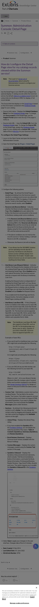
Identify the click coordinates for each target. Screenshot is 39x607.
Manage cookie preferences (19, 603)
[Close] (36, 587)
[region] (19, 596)
